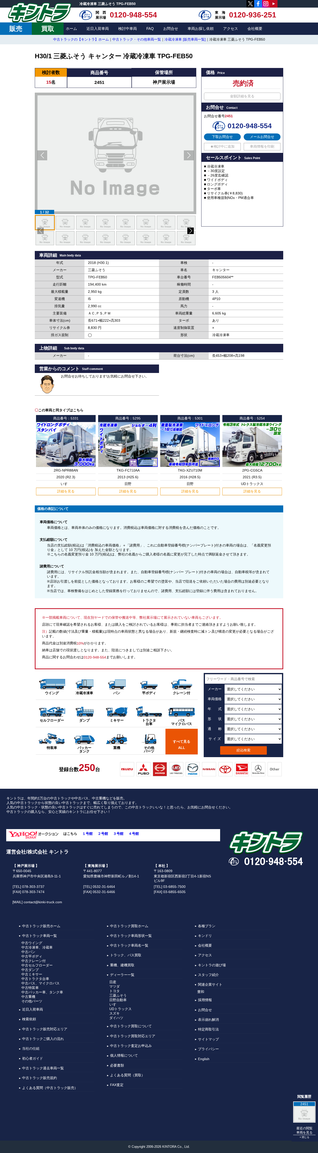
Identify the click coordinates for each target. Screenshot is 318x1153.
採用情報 (205, 1000)
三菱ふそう (118, 995)
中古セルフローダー (37, 965)
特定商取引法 (208, 1030)
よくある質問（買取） (127, 1075)
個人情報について (124, 1056)
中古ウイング (31, 943)
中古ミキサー (31, 974)
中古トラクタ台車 (35, 979)
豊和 (200, 992)
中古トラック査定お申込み (131, 1046)
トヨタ (114, 991)
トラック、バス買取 (125, 955)
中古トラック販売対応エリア (44, 1029)
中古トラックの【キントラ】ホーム (81, 39)
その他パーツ (31, 1001)
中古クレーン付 (33, 961)
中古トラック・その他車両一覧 (136, 39)
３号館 (118, 834)
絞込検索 (243, 750)
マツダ (114, 986)
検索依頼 (29, 1019)
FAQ (150, 28)
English (203, 1059)
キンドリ (205, 936)
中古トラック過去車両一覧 (43, 1068)
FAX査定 (116, 1085)
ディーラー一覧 (122, 975)
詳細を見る (66, 491)
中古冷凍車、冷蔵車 (37, 947)
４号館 (133, 834)
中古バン (28, 952)
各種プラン (206, 926)
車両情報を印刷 (262, 146)
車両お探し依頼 (201, 28)
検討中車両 (127, 28)
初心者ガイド (32, 1058)
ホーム (71, 28)
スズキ (114, 1013)
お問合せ (170, 28)
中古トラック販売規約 (39, 1078)
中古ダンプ (30, 970)
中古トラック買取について (131, 1026)
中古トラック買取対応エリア (132, 1036)
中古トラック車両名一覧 (129, 945)
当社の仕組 (31, 1049)
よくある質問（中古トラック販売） (50, 1088)
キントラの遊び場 (212, 965)
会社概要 (254, 28)
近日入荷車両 (97, 28)
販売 (15, 28)
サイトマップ (208, 1039)
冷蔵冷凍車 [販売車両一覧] (185, 39)
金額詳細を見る (242, 96)
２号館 (103, 834)
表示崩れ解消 (208, 1020)
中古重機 (28, 997)
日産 (112, 982)
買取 (47, 28)
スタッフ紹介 (208, 975)
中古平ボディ (31, 956)
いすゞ (114, 1004)
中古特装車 (30, 988)
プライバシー (208, 1049)
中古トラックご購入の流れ (43, 1039)
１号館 (87, 834)
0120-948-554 (133, 15)
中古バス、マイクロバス (40, 983)
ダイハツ (116, 1018)
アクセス (230, 28)
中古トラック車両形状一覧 (131, 936)
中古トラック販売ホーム (41, 926)
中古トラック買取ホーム (129, 926)
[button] (42, 155)
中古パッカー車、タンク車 (42, 992)
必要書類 (117, 1065)
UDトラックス (120, 1009)
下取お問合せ (222, 137)
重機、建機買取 (122, 965)
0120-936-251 (252, 15)
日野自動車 (118, 1000)
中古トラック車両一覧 (39, 936)
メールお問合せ (262, 137)
